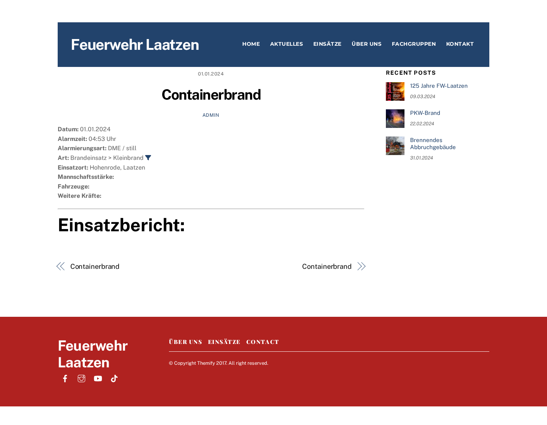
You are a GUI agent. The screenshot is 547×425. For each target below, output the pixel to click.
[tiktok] (114, 377)
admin (211, 115)
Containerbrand (211, 94)
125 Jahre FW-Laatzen (439, 86)
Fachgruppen (414, 44)
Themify (206, 363)
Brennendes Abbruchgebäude (433, 144)
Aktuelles (286, 44)
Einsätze (327, 44)
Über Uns (185, 341)
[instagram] (81, 377)
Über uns (366, 44)
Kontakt (460, 44)
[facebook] (65, 377)
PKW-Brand (425, 113)
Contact (262, 341)
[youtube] (97, 377)
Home (251, 44)
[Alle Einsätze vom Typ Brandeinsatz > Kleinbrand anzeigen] (148, 158)
